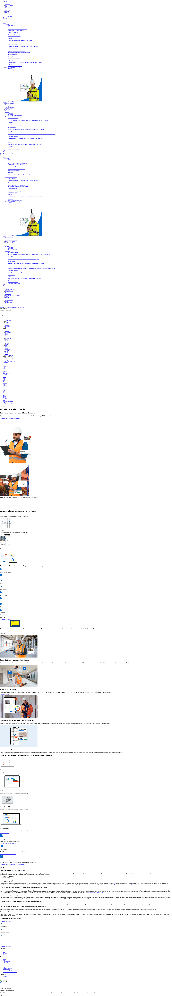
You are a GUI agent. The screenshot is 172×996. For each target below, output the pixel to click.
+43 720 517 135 (20, 307)
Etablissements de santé (13, 147)
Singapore (7, 326)
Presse (6, 15)
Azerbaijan (7, 323)
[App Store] (5, 422)
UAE (6, 360)
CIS (6, 327)
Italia (6, 337)
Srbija (6, 348)
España (6, 333)
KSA (6, 357)
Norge (6, 340)
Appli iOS (5, 976)
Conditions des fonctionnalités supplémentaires (13, 970)
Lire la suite (8, 843)
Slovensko (7, 349)
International (5, 362)
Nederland (7, 339)
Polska (6, 344)
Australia (7, 322)
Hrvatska (7, 335)
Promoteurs (7, 104)
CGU (4, 967)
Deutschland (8, 332)
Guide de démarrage (9, 2)
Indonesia (7, 325)
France (6, 334)
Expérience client (9, 5)
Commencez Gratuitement (5, 418)
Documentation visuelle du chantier (12, 67)
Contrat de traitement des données (10, 972)
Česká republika (8, 329)
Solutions (7, 24)
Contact (7, 11)
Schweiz (7, 346)
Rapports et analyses (17, 56)
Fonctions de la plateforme (11, 42)
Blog (6, 6)
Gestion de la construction (17, 28)
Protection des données (7, 968)
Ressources (5, 1)
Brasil (6, 319)
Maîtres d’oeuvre (9, 108)
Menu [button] (18, 153)
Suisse (6, 351)
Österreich (7, 342)
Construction (11, 113)
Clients (4, 102)
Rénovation (10, 146)
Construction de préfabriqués (14, 149)
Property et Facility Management (15, 115)
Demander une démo (4, 153)
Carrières (7, 12)
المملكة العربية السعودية (10, 359)
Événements (8, 7)
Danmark (7, 331)
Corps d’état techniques (10, 107)
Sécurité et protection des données (12, 8)
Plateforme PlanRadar (12, 25)
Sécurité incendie (11, 140)
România (7, 345)
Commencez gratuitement (5, 619)
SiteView (12, 85)
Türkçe (6, 354)
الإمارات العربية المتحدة (10, 361)
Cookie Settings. (94, 992)
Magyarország (8, 338)
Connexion (5, 18)
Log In (15, 153)
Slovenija (7, 350)
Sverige (7, 352)
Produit (4, 23)
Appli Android (6, 977)
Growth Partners (8, 16)
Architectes (7, 109)
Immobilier (10, 114)
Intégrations (10, 64)
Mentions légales (6, 969)
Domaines (5, 110)
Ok (1, 995)
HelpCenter (7, 4)
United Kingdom (9, 355)
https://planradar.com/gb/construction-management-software (121, 884)
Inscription (11, 153)
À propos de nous (6, 10)
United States (8, 320)
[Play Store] (5, 425)
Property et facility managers (11, 106)
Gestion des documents (19, 50)
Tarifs (4, 150)
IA (3, 151)
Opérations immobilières (16, 34)
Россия (7, 343)
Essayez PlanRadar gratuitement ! (95, 892)
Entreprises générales (9, 103)
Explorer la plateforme (4, 833)
